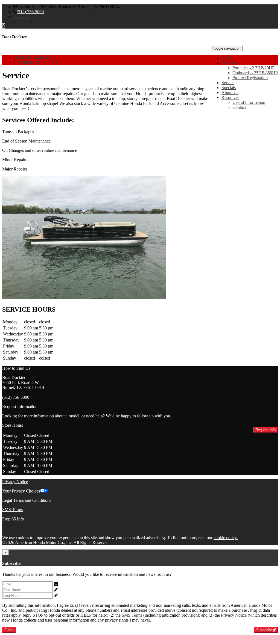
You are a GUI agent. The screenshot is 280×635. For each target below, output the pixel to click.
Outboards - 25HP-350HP (255, 72)
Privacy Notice (15, 481)
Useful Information (248, 102)
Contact (239, 107)
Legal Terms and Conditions (26, 500)
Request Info (265, 430)
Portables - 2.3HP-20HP (253, 68)
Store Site (21, 16)
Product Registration (250, 77)
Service (227, 82)
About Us (229, 92)
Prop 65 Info (13, 519)
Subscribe (264, 630)
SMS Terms (12, 509)
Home (226, 58)
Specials (228, 87)
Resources (230, 97)
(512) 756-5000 (30, 11)
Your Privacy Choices (21, 491)
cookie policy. (226, 537)
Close (8, 630)
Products (229, 63)
